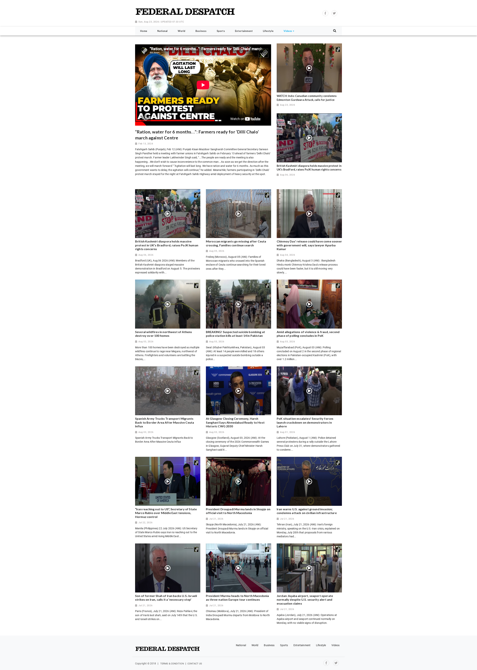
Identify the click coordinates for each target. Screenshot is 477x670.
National (241, 645)
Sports (284, 645)
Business (269, 645)
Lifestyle (321, 645)
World (255, 645)
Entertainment (301, 645)
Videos (335, 645)
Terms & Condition (172, 663)
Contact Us (194, 663)
